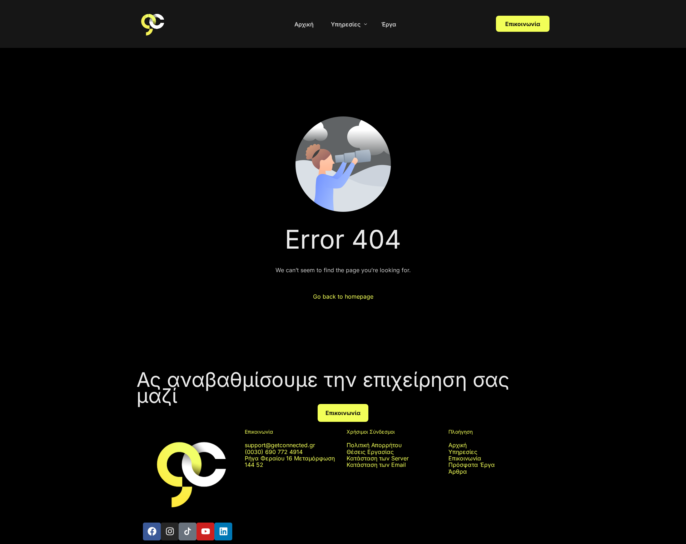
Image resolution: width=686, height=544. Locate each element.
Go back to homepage (343, 296)
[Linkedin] (223, 531)
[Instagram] (170, 531)
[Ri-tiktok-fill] (188, 531)
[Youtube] (205, 531)
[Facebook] (152, 531)
